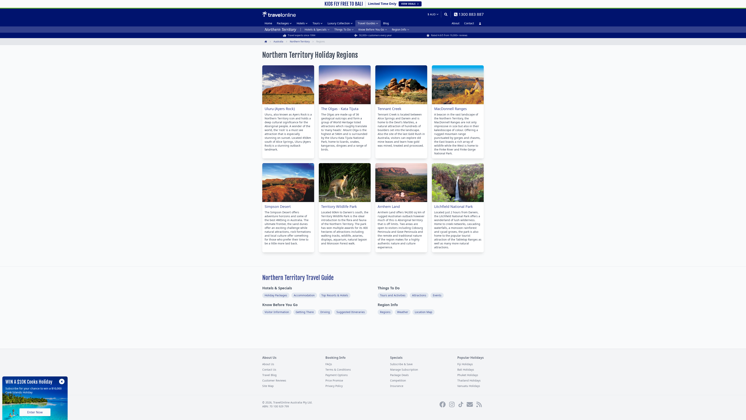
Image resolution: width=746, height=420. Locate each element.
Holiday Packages (276, 295)
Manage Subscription (404, 369)
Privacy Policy (334, 386)
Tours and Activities (392, 295)
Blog (386, 23)
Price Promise (334, 380)
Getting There (305, 312)
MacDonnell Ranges (450, 108)
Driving (325, 312)
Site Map (268, 386)
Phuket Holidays (467, 375)
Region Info (399, 29)
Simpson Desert (278, 206)
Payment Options (336, 375)
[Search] (446, 14)
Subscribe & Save (401, 364)
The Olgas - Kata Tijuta (339, 108)
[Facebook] (442, 404)
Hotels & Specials (316, 29)
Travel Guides (366, 23)
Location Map (423, 312)
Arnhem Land (389, 206)
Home (268, 23)
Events (437, 295)
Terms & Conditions (338, 369)
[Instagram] (452, 404)
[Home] (279, 14)
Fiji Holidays (465, 364)
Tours (316, 23)
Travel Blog (269, 375)
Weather (402, 312)
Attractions (419, 295)
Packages (283, 23)
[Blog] (479, 404)
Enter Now (35, 412)
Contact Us (269, 369)
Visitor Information (277, 312)
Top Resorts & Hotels (334, 295)
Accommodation (304, 295)
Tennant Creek (389, 108)
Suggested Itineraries (350, 312)
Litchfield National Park (453, 206)
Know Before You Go (371, 29)
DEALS (408, 3)
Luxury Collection (339, 23)
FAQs (328, 364)
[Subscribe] (469, 404)
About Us (268, 364)
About (455, 23)
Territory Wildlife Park (339, 206)
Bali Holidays (465, 369)
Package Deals (399, 375)
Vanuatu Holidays (468, 386)
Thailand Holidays (469, 380)
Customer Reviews (274, 380)
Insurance (396, 386)
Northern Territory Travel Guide (298, 277)
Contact (469, 23)
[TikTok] (461, 404)
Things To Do (342, 29)
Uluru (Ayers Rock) (280, 108)
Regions (385, 312)
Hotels (301, 23)
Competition (398, 380)
